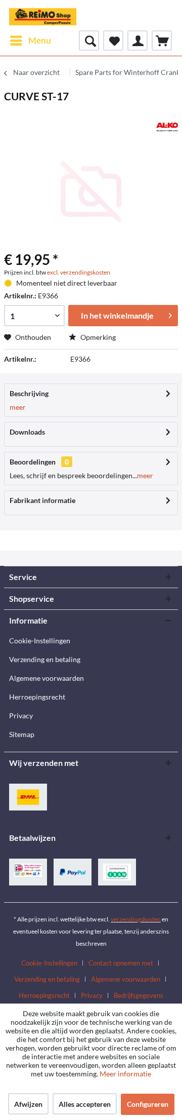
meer (18, 407)
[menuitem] (30, 40)
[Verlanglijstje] (113, 40)
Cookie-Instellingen (39, 640)
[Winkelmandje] (162, 40)
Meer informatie (125, 1073)
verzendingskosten (136, 919)
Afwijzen (28, 1104)
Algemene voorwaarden (46, 678)
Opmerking (97, 337)
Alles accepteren (85, 1104)
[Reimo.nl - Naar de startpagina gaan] (42, 15)
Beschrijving (29, 393)
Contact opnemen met (120, 963)
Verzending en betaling (44, 659)
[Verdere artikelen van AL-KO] (167, 127)
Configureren (147, 1104)
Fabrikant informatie (42, 500)
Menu (39, 40)
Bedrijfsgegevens (138, 995)
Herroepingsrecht (37, 696)
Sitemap (21, 734)
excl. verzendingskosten (78, 272)
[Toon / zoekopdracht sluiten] (89, 40)
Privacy (21, 715)
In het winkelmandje (117, 315)
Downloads (27, 432)
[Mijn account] (137, 40)
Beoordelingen (33, 461)
